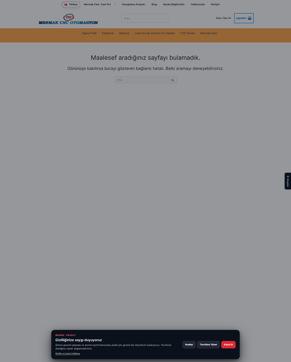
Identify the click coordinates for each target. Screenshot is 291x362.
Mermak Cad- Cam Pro (97, 4)
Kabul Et (228, 344)
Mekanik (124, 33)
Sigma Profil (89, 33)
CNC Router (187, 33)
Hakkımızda (198, 4)
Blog (154, 4)
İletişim (215, 4)
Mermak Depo (208, 33)
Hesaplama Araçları (133, 4)
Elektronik (108, 33)
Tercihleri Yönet (208, 344)
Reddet (189, 344)
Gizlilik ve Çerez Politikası (67, 353)
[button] (114, 4)
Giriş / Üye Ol (223, 18)
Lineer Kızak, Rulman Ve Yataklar (155, 33)
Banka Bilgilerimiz (174, 4)
